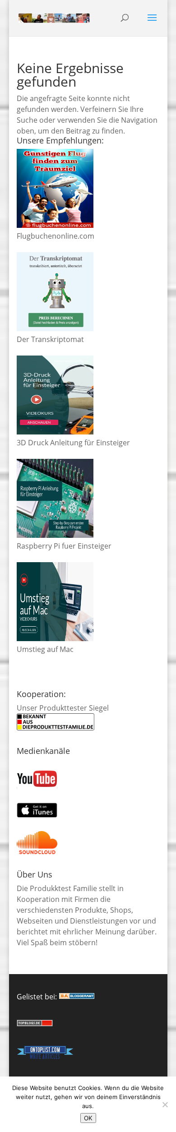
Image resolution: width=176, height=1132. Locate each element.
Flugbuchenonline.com (55, 236)
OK (88, 1118)
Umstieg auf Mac (45, 649)
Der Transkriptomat (50, 339)
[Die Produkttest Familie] (77, 997)
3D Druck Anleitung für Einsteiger (73, 443)
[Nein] (164, 1104)
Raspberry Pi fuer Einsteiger (64, 546)
